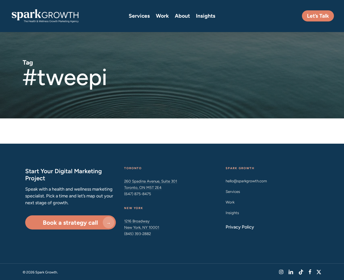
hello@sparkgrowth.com (246, 181)
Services (233, 191)
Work (230, 202)
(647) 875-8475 (137, 194)
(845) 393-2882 (137, 234)
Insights (232, 213)
